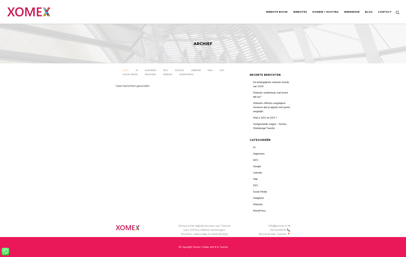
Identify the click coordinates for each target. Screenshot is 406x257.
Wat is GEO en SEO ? (265, 117)
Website (258, 204)
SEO (255, 185)
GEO (255, 160)
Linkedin (257, 172)
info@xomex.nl (278, 225)
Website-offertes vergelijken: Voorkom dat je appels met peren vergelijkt (271, 107)
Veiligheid (258, 198)
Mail (255, 179)
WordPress (259, 210)
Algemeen (259, 153)
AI (254, 147)
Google (257, 166)
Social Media (260, 191)
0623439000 (278, 229)
